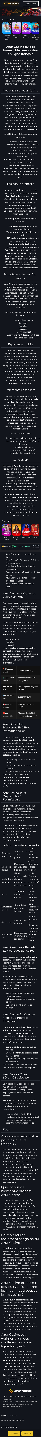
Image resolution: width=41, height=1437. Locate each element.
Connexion (14, 1433)
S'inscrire (27, 1433)
